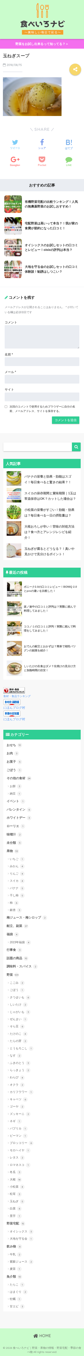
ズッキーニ (19, 1113)
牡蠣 (15, 1299)
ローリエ (15, 826)
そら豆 (16, 1026)
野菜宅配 (15, 1223)
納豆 (15, 793)
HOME (44, 1335)
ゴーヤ (16, 1106)
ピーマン (18, 1135)
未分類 (14, 842)
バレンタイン (18, 809)
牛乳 (15, 1254)
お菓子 (14, 761)
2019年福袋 (19, 942)
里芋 (15, 1215)
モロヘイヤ (19, 1150)
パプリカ (18, 1128)
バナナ (16, 888)
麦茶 (15, 1268)
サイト (9, 389)
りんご (16, 873)
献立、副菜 (17, 925)
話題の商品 (17, 958)
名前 (9, 354)
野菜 (13, 974)
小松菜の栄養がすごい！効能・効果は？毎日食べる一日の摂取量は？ (49, 512)
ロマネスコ (19, 1164)
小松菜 (16, 1186)
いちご (16, 859)
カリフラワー (20, 1091)
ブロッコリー (21, 1142)
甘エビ (16, 1306)
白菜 (15, 1208)
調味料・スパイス (21, 966)
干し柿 (16, 895)
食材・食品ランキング (17, 696)
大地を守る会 (20, 1238)
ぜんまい (18, 1019)
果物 (12, 851)
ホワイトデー (18, 817)
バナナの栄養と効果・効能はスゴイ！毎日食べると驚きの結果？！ (47, 479)
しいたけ (18, 1004)
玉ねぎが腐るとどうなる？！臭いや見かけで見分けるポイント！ (49, 551)
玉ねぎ (16, 1201)
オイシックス (21, 1231)
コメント (11, 322)
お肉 (12, 753)
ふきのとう (19, 1062)
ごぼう (13, 770)
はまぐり (18, 1291)
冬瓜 (15, 1172)
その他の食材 (18, 778)
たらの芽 (18, 1040)
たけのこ (18, 1033)
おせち (14, 745)
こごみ (16, 982)
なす (15, 1055)
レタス (16, 1157)
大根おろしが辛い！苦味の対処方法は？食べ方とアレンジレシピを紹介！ (49, 532)
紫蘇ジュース (21, 1261)
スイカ (16, 880)
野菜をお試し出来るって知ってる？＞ (42, 44)
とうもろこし (20, 1048)
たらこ (16, 1284)
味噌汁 (14, 834)
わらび (16, 1077)
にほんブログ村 (14, 707)
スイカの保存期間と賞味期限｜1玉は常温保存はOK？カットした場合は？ (50, 496)
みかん (16, 866)
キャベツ (18, 1099)
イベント (15, 801)
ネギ (15, 1121)
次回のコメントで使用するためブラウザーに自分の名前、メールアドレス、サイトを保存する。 (42, 409)
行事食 (14, 949)
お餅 (15, 786)
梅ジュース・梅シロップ (26, 917)
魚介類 (14, 1276)
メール (10, 372)
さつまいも (19, 997)
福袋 (12, 934)
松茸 (15, 1193)
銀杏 (15, 910)
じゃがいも (19, 1011)
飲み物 (14, 1246)
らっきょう (19, 1070)
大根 (15, 1179)
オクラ (16, 1084)
